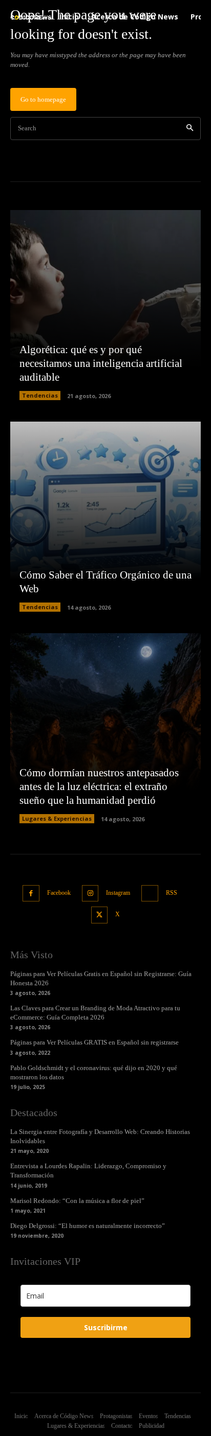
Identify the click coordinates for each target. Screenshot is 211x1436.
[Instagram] (90, 893)
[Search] (190, 128)
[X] (99, 915)
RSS (171, 892)
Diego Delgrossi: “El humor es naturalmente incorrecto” (87, 1226)
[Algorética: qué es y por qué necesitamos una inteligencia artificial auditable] (105, 305)
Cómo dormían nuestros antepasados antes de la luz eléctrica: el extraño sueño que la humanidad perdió (99, 787)
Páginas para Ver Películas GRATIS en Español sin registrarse (94, 1042)
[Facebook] (31, 893)
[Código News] (31, 17)
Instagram (118, 892)
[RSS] (149, 893)
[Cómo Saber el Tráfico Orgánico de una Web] (105, 517)
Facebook (59, 892)
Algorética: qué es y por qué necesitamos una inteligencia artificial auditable (100, 363)
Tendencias (40, 395)
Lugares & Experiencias (57, 818)
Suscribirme (106, 1327)
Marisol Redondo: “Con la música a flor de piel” (77, 1201)
